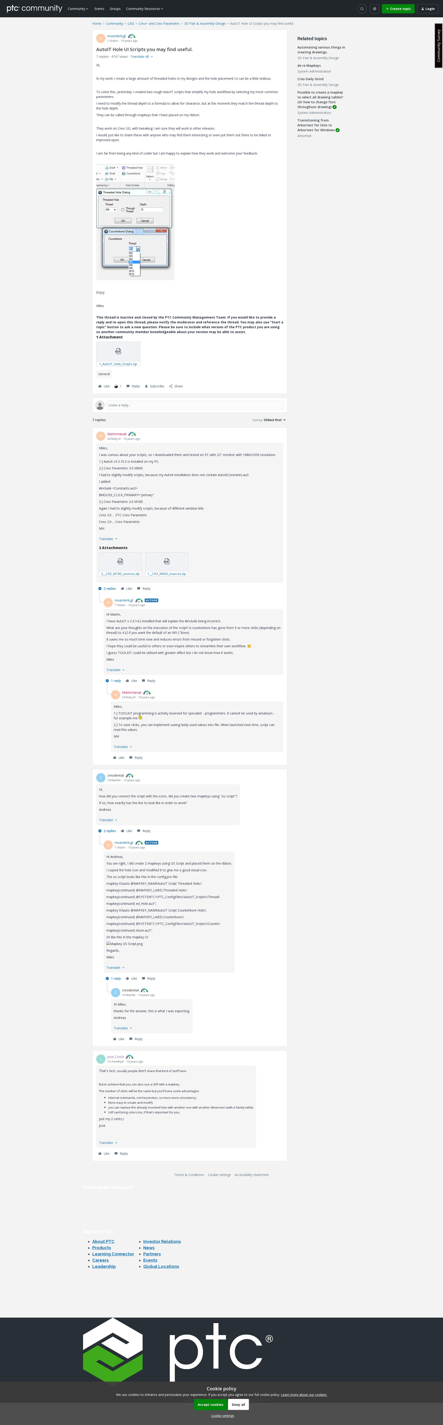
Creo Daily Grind (310, 79)
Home (97, 23)
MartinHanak (116, 434)
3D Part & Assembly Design (205, 23)
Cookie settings (219, 1175)
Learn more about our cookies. (304, 1394)
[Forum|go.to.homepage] (34, 8)
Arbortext (304, 136)
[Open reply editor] (190, 405)
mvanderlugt (116, 36)
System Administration (314, 71)
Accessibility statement (252, 1175)
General (104, 374)
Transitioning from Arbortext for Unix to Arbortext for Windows (316, 125)
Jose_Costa (115, 1056)
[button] (398, 8)
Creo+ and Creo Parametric (159, 23)
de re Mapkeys (309, 65)
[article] (189, 511)
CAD (131, 23)
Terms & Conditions (189, 1175)
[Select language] (374, 8)
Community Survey (438, 45)
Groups (115, 8)
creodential (115, 775)
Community (114, 23)
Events (99, 8)
